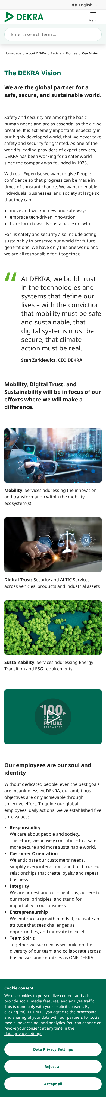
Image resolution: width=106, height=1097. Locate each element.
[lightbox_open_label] (53, 716)
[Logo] (26, 17)
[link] (85, 5)
